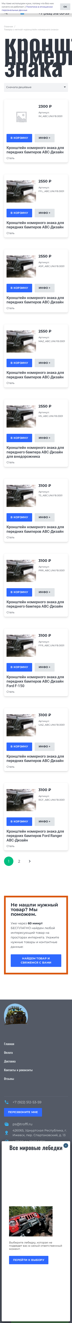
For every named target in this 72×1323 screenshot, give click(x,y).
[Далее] (29, 861)
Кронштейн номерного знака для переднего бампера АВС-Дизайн (35, 604)
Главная (8, 26)
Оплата (8, 1052)
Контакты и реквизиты (18, 1070)
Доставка (10, 1061)
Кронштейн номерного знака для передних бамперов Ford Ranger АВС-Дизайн (35, 835)
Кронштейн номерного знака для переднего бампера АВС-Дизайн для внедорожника (35, 452)
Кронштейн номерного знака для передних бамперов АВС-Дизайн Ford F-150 (35, 681)
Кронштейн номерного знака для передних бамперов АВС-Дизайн (35, 150)
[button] (19, 138)
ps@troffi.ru (22, 1124)
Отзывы (9, 1078)
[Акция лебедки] (36, 1221)
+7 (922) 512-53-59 (27, 1102)
